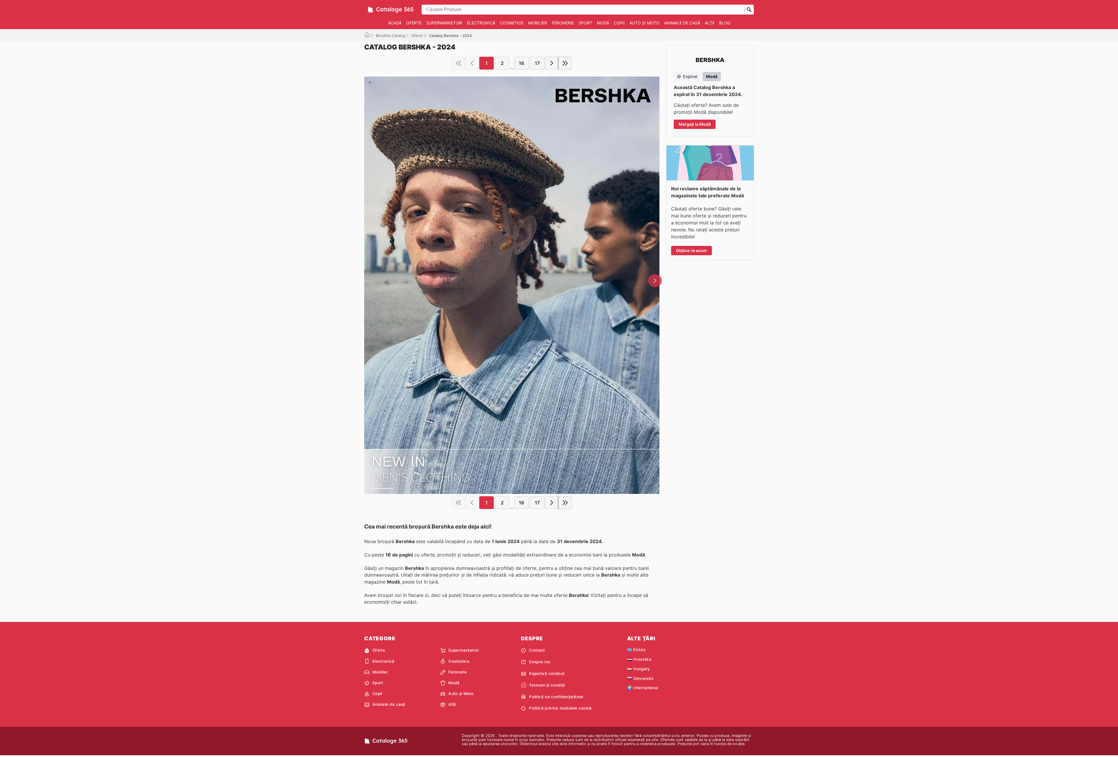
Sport (585, 22)
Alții (709, 22)
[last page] (565, 63)
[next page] (551, 63)
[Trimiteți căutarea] (749, 9)
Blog (724, 22)
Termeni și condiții (547, 685)
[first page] (458, 63)
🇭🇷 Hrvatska (639, 659)
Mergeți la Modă (695, 124)
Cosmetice (511, 22)
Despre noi (539, 662)
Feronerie (563, 22)
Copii (619, 22)
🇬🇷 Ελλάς (636, 649)
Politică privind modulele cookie (560, 708)
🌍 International (642, 687)
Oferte (414, 22)
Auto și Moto (644, 22)
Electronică (481, 22)
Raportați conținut (547, 673)
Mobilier (537, 22)
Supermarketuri (444, 22)
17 (537, 63)
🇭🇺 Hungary (638, 668)
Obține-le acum (691, 250)
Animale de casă (682, 22)
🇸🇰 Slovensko (640, 678)
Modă (603, 22)
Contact (537, 650)
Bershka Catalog (390, 35)
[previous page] (472, 63)
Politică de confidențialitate (556, 696)
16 (521, 63)
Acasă (394, 22)
